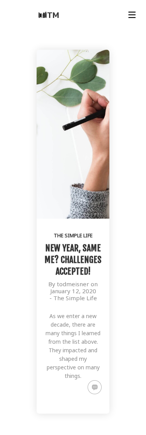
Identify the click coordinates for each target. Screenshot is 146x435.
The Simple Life (73, 235)
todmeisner (73, 284)
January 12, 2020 (73, 291)
